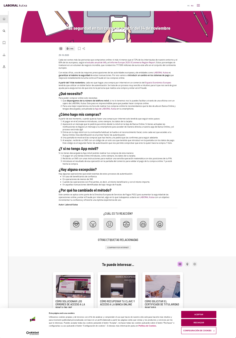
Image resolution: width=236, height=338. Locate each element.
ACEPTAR (198, 314)
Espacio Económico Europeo (158, 82)
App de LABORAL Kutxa (105, 108)
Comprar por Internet (118, 247)
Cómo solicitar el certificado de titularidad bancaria (162, 304)
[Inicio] (4, 19)
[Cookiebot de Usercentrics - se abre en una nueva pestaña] (32, 333)
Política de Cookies (147, 326)
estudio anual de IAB (96, 62)
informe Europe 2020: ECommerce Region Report (132, 62)
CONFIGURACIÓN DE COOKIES (197, 331)
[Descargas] (4, 55)
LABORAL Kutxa (161, 72)
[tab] (179, 264)
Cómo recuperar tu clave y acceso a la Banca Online (117, 302)
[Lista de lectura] (4, 43)
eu (192, 5)
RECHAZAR (199, 322)
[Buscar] (4, 31)
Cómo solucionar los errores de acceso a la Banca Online (70, 304)
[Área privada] (4, 67)
